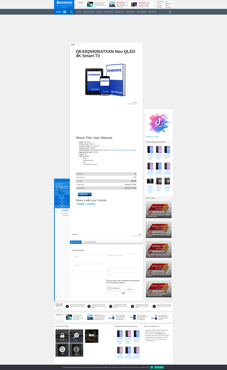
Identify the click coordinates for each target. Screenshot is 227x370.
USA (166, 1)
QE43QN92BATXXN (136, 236)
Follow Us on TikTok (152, 136)
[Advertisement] (113, 28)
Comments (66, 215)
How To (159, 3)
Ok (152, 367)
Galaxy (167, 5)
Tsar (135, 102)
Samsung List (168, 3)
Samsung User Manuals (159, 7)
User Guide (168, 7)
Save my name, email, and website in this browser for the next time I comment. (122, 281)
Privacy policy (159, 367)
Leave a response (90, 242)
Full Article (65, 213)
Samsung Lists (159, 5)
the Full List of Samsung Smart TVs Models (122, 150)
